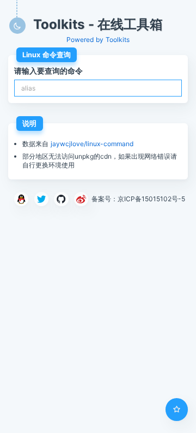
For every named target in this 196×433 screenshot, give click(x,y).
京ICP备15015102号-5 (151, 199)
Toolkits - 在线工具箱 (98, 24)
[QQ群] (21, 199)
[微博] (81, 199)
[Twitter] (41, 199)
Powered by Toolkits (98, 39)
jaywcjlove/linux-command (92, 144)
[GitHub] (61, 199)
